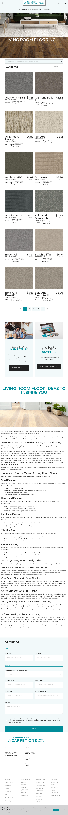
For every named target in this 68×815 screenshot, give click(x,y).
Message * (8, 702)
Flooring (17, 30)
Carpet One (8, 30)
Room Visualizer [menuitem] (25, 779)
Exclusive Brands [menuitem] (39, 800)
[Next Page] (48, 309)
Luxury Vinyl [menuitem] (9, 782)
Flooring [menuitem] (7, 779)
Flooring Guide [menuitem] (40, 785)
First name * (8, 653)
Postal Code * (9, 691)
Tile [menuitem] (6, 795)
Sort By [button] (56, 66)
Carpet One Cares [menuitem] (54, 783)
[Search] (61, 61)
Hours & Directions (11, 755)
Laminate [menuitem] (8, 791)
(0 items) (65, 3)
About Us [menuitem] (54, 779)
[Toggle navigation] (2, 3)
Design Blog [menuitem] (24, 795)
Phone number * (10, 680)
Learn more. (33, 812)
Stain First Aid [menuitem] (40, 782)
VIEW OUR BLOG (17, 368)
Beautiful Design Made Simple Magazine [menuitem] (25, 790)
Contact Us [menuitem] (54, 787)
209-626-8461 (46, 9)
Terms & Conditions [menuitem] (54, 791)
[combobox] (32, 61)
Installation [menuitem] (39, 796)
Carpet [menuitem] (7, 788)
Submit (34, 729)
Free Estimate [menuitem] (9, 798)
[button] (58, 3)
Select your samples (47, 366)
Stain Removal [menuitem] (40, 779)
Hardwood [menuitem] (8, 785)
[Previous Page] (20, 309)
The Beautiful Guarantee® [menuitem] (40, 789)
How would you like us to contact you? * (16, 670)
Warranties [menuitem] (39, 793)
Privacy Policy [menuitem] (55, 795)
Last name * (38, 653)
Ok (56, 810)
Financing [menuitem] (8, 801)
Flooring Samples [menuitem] (23, 783)
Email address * (39, 680)
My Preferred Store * (41, 691)
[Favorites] (62, 3)
